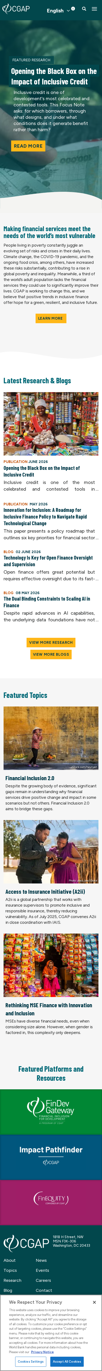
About (10, 1260)
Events (42, 1270)
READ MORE (28, 146)
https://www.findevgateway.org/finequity (38, 1182)
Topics (10, 1270)
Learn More (51, 318)
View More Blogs (51, 654)
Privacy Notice (42, 1352)
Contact (44, 1290)
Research (12, 1280)
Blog (8, 1290)
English (55, 11)
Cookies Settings (31, 1361)
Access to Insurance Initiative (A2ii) (45, 891)
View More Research (51, 642)
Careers (43, 1280)
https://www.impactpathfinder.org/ (32, 1137)
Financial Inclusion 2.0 (29, 777)
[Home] (16, 9)
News (41, 1260)
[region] (51, 1333)
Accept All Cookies (67, 1361)
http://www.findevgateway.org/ (29, 1092)
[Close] (94, 1302)
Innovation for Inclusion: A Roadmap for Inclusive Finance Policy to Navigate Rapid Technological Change (45, 516)
